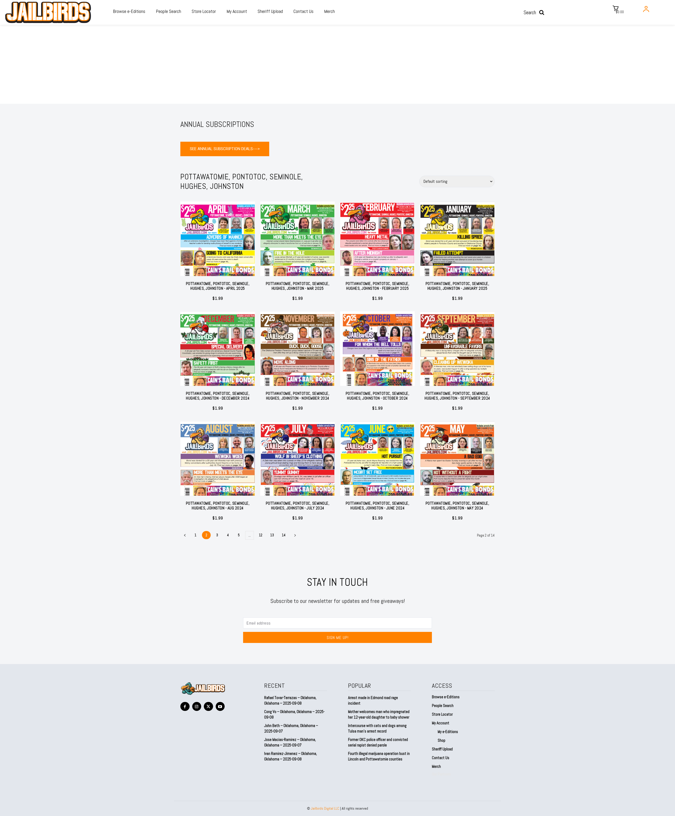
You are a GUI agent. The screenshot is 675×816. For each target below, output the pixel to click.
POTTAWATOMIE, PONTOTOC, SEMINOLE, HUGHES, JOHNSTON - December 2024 (218, 396)
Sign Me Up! (338, 637)
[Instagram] (196, 706)
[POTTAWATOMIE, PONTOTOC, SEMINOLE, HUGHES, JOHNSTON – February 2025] (377, 238)
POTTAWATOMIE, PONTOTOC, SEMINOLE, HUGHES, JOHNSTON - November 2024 (298, 396)
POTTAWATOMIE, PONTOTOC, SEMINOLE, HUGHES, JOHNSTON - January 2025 (457, 286)
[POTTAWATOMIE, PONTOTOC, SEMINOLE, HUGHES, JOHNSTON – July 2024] (297, 458)
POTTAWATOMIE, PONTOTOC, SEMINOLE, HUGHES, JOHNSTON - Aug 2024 (218, 505)
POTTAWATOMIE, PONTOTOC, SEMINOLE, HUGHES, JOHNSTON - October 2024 (377, 396)
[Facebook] (185, 706)
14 (284, 535)
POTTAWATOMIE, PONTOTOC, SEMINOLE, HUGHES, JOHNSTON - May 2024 (457, 505)
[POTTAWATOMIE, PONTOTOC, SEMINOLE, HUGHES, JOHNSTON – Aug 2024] (217, 458)
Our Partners (441, 773)
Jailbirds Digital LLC (325, 808)
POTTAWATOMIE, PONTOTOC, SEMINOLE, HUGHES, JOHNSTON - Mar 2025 (298, 286)
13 (272, 535)
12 (260, 535)
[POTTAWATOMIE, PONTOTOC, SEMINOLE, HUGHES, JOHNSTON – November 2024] (297, 348)
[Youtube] (220, 706)
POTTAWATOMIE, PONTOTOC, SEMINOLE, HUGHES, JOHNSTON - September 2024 (457, 396)
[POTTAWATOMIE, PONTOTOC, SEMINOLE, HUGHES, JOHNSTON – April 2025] (217, 238)
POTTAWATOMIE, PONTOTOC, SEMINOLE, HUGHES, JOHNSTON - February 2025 (377, 286)
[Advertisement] (337, 64)
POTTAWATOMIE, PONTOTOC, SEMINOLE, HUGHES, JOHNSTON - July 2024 (298, 505)
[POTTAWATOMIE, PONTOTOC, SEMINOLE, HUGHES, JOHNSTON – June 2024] (377, 458)
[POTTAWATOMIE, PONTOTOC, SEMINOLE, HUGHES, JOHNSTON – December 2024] (217, 348)
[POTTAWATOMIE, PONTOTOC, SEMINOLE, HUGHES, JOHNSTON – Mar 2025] (297, 238)
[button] (536, 12)
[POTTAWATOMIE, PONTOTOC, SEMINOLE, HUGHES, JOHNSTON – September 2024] (457, 348)
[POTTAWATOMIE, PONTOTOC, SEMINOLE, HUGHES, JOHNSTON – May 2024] (457, 458)
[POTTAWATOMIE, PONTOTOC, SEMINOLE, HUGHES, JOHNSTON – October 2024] (377, 348)
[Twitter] (208, 706)
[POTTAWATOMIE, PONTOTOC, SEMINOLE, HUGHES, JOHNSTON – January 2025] (457, 238)
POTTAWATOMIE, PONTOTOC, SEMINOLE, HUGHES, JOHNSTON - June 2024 (377, 505)
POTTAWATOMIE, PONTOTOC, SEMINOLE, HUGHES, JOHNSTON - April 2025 (218, 286)
